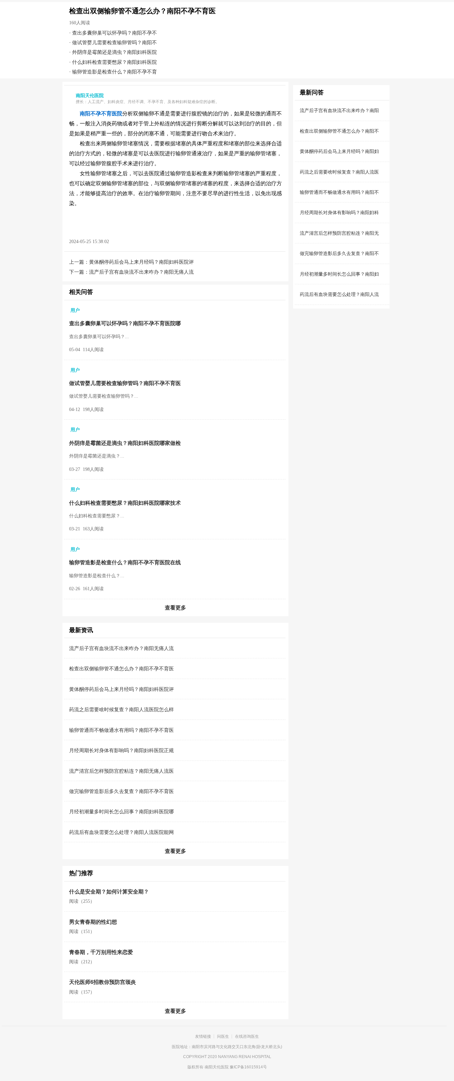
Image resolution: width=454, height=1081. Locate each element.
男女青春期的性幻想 (93, 922)
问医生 (223, 1036)
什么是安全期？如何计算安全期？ (109, 891)
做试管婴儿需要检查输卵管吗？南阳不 (114, 42)
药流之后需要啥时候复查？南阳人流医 (339, 172)
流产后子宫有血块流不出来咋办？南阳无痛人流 (141, 272)
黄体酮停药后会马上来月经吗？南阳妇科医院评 (141, 262)
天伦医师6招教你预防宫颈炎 (102, 982)
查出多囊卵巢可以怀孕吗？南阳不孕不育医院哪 (125, 323)
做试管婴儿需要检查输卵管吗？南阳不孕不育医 (125, 383)
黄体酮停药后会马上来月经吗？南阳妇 (339, 151)
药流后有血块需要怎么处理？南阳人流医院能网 (121, 832)
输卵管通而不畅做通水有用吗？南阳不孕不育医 (121, 730)
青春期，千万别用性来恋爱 (101, 952)
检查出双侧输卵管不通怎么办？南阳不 (339, 131)
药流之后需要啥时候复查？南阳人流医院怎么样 (121, 709)
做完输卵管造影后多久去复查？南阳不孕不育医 (121, 791)
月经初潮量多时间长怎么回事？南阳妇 (339, 274)
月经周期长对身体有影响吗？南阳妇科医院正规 (121, 750)
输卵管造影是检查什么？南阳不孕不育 (114, 71)
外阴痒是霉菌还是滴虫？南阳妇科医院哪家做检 (125, 443)
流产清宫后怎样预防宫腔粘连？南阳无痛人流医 (121, 771)
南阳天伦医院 (217, 1067)
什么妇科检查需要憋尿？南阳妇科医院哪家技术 (125, 503)
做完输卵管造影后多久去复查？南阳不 (339, 253)
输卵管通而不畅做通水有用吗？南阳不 (339, 192)
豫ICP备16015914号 (248, 1067)
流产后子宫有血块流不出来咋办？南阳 (339, 110)
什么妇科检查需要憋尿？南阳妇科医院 (114, 62)
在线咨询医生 (247, 1036)
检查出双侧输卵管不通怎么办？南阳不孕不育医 (121, 668)
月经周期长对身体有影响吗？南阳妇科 (339, 212)
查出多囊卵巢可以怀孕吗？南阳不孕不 (114, 33)
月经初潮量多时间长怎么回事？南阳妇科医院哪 (121, 811)
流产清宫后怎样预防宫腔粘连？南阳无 (339, 233)
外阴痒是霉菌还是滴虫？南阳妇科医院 (114, 52)
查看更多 (175, 607)
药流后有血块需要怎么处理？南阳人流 (339, 294)
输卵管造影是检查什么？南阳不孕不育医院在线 (125, 562)
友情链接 (203, 1036)
